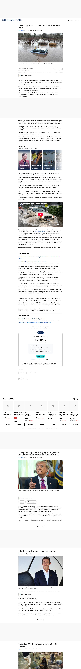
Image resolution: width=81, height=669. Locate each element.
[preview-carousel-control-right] (60, 160)
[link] (11, 20)
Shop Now (8, 424)
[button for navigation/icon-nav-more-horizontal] (61, 69)
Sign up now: (21, 30)
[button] (70, 20)
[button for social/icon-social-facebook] (58, 69)
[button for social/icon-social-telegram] (55, 69)
